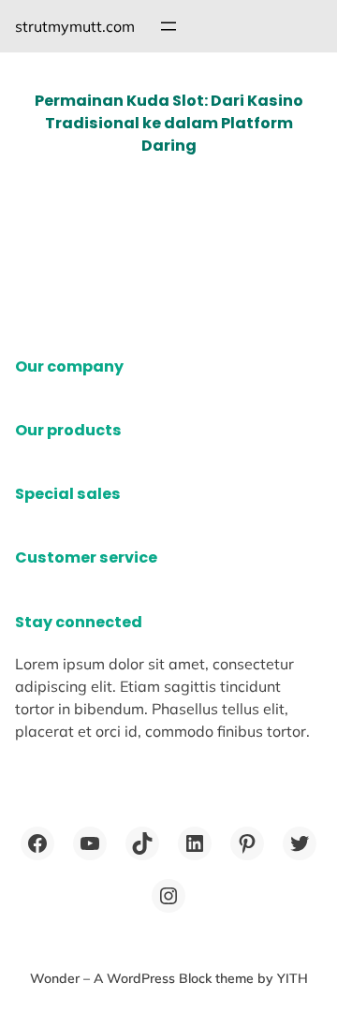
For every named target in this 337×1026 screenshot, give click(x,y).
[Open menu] (168, 26)
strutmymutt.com (75, 26)
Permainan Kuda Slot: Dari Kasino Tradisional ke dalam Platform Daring (169, 123)
